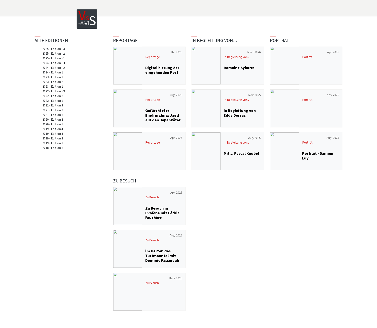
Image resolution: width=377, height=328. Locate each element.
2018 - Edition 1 (52, 148)
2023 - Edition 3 (52, 77)
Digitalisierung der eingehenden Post (162, 70)
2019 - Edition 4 (52, 129)
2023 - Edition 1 (52, 86)
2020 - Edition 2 (52, 119)
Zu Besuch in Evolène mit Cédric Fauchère (162, 213)
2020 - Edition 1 (52, 124)
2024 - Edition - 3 (53, 63)
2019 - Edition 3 (52, 134)
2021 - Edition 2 (52, 110)
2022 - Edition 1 (52, 101)
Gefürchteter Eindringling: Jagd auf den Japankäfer (162, 115)
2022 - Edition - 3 (53, 91)
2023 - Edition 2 (52, 82)
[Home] (87, 19)
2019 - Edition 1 (52, 143)
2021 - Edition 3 (52, 105)
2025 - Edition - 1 (53, 58)
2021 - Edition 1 (52, 115)
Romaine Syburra (239, 68)
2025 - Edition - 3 (53, 49)
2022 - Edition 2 (52, 96)
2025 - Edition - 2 (53, 53)
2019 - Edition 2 (52, 138)
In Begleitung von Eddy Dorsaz (240, 113)
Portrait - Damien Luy (317, 156)
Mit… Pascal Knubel (241, 153)
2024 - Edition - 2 (53, 68)
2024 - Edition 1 (52, 72)
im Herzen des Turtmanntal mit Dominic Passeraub (162, 255)
